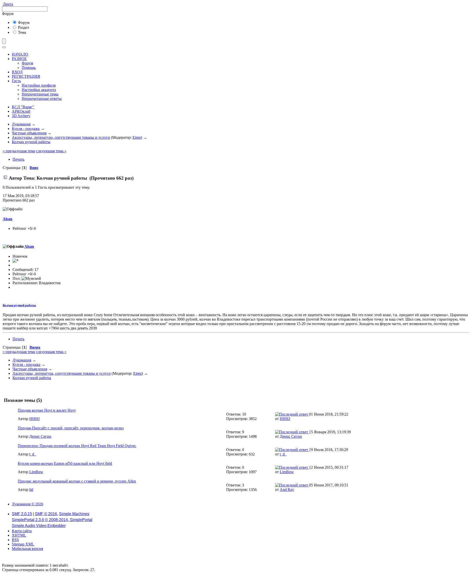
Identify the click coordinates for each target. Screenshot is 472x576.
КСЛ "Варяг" (23, 107)
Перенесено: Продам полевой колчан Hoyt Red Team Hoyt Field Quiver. (77, 446)
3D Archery (21, 116)
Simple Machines (74, 514)
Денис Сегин (40, 436)
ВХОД (17, 72)
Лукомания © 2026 (27, 504)
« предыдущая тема (19, 151)
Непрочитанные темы (40, 94)
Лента (8, 4)
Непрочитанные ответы (42, 98)
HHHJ (34, 419)
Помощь (29, 67)
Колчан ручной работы (19, 305)
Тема (21, 32)
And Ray (287, 489)
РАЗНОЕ (19, 59)
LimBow (36, 472)
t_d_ (32, 454)
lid (31, 489)
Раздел (23, 27)
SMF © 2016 (46, 514)
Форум (23, 22)
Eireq (137, 137)
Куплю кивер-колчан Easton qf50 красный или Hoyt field (65, 463)
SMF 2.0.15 (22, 514)
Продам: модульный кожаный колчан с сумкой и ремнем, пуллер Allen (77, 481)
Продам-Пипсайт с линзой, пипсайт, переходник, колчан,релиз (71, 428)
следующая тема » (51, 151)
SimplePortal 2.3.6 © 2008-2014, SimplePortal (52, 520)
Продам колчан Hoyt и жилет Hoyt (46, 410)
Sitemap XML (23, 544)
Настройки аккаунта (39, 90)
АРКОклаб (21, 111)
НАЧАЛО (20, 54)
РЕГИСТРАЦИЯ (26, 76)
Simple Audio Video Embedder (39, 526)
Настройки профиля (39, 85)
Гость (16, 81)
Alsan (7, 219)
